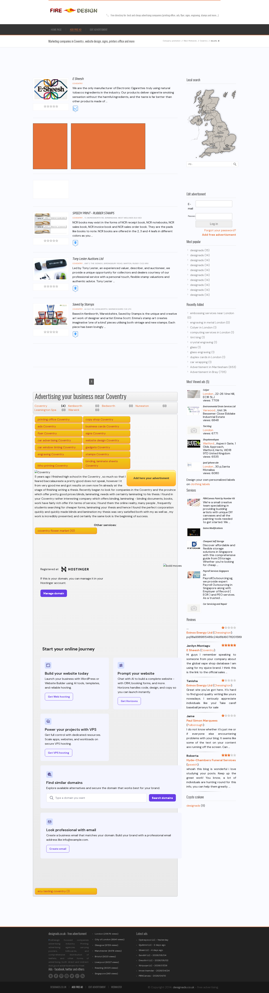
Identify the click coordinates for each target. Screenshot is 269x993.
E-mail (190, 206)
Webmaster (116, 987)
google (77, 976)
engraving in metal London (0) (210, 322)
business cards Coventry (102, 426)
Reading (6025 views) (106, 967)
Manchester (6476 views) (108, 950)
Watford (208, 443)
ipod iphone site (210, 462)
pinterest (61, 976)
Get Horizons (129, 701)
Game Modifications (213, 528)
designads (193, 806)
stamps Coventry (97, 454)
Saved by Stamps (83, 304)
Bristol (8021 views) (105, 956)
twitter (50, 976)
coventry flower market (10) (56, 531)
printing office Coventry (54, 419)
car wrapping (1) (201, 362)
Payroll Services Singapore (216, 571)
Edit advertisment (98, 29)
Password (192, 216)
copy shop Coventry (99, 419)
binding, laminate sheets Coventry (102, 463)
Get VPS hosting (58, 752)
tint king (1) (197, 337)
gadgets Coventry (98, 447)
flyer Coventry (47, 433)
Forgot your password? (220, 230)
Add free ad (77, 987)
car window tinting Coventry (57, 447)
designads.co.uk (58, 987)
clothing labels (200, 484)
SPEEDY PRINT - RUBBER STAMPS (93, 213)
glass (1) (195, 347)
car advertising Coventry (54, 440)
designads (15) (200, 250)
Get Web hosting (59, 696)
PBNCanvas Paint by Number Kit (219, 498)
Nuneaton (142, 406)
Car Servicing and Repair (215, 604)
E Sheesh (78, 78)
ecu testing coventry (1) (54, 891)
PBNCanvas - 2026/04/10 (152, 975)
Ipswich (192, 764)
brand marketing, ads (78, 10)
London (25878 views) (106, 933)
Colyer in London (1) (203, 327)
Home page (56, 29)
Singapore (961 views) (106, 973)
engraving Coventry (51, 454)
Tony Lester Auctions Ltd (87, 258)
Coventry (204, 41)
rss (82, 976)
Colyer (206, 389)
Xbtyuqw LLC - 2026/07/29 (153, 965)
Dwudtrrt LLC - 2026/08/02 (153, 960)
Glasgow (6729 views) (106, 945)
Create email (57, 848)
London (208, 394)
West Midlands (190, 41)
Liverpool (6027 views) (107, 962)
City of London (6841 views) (109, 939)
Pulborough (195, 725)
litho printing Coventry (53, 466)
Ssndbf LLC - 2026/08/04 (152, 955)
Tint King (207, 426)
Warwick (73, 410)
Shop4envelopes (211, 439)
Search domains (162, 797)
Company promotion (172, 41)
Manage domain (53, 593)
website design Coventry (102, 440)
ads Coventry (47, 426)
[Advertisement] (189, 29)
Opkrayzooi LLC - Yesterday (153, 939)
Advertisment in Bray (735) (208, 372)
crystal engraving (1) (203, 342)
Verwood (209, 410)
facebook (56, 976)
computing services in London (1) (212, 332)
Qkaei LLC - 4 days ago (151, 950)
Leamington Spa (45, 410)
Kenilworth (75, 406)
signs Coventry (96, 433)
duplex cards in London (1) (207, 357)
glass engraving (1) (202, 352)
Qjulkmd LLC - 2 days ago (152, 945)
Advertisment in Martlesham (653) (213, 367)
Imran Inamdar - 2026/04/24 (154, 970)
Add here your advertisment (151, 478)
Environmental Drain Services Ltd (219, 406)
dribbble (66, 976)
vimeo (72, 976)
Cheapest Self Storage (213, 541)
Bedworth (108, 406)
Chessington (222, 633)
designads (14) (200, 255)
